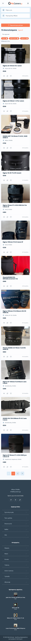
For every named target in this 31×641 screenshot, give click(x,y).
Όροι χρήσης (8, 518)
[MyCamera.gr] (15, 3)
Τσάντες (7, 565)
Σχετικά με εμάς (9, 512)
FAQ (6, 535)
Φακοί (6, 554)
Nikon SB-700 (15, 607)
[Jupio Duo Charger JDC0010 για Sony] (15, 594)
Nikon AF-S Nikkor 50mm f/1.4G (15, 618)
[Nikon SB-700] (15, 604)
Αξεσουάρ (7, 582)
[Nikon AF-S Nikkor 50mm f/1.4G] (15, 615)
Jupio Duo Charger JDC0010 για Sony (15, 597)
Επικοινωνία (8, 523)
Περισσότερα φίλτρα (16, 25)
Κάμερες (7, 548)
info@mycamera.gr (15, 492)
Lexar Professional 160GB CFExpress (15, 628)
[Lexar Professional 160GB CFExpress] (15, 625)
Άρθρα (6, 529)
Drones (7, 559)
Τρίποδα (7, 576)
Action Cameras (9, 571)
